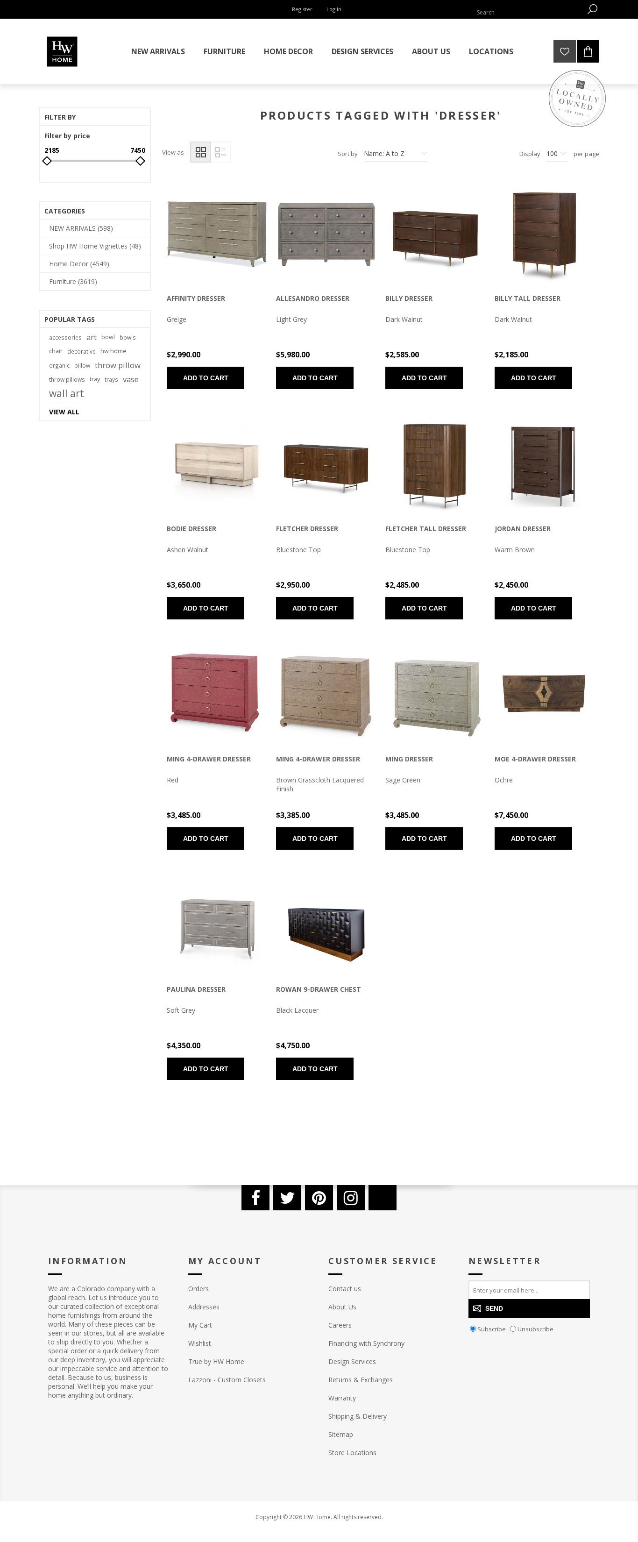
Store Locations (352, 1452)
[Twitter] (287, 1197)
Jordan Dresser (523, 528)
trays (111, 379)
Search (592, 9)
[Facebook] (255, 1197)
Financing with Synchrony (366, 1343)
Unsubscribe (535, 1329)
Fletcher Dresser (307, 528)
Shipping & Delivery (357, 1416)
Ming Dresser (409, 758)
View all (64, 411)
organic (59, 365)
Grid (200, 152)
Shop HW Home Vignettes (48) (95, 246)
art (91, 337)
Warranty (342, 1397)
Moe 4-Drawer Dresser (535, 758)
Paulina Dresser (196, 989)
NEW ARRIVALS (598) (81, 228)
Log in (333, 9)
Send (494, 1308)
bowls (128, 337)
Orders (198, 1288)
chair (56, 351)
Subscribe (491, 1329)
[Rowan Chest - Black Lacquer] (326, 925)
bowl (108, 337)
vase (131, 379)
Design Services (352, 1361)
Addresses (204, 1306)
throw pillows (67, 379)
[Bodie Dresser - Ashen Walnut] (217, 465)
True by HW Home (216, 1361)
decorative (81, 351)
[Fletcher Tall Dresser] (435, 465)
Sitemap (340, 1434)
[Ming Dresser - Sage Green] (435, 695)
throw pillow (118, 365)
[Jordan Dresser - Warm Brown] (545, 465)
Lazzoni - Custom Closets (227, 1379)
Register (302, 9)
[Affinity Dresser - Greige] (217, 234)
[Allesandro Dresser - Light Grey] (326, 234)
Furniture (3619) (73, 281)
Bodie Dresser (191, 528)
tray (95, 379)
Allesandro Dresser (312, 298)
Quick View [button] (201, 237)
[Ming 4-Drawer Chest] (326, 695)
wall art (66, 393)
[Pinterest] (319, 1197)
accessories (65, 337)
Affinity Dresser (196, 298)
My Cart (200, 1325)
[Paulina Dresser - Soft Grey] (217, 925)
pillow (82, 365)
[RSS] (383, 1197)
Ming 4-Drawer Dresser (209, 758)
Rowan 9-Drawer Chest (318, 989)
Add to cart (205, 378)
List (220, 152)
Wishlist (199, 1343)
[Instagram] (351, 1197)
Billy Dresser (408, 298)
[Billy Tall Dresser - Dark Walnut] (545, 234)
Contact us (344, 1288)
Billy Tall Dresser (527, 298)
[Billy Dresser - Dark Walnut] (435, 234)
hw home (113, 351)
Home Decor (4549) (79, 263)
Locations (491, 51)
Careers (340, 1325)
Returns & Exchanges (360, 1379)
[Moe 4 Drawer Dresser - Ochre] (545, 695)
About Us (342, 1306)
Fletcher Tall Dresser (425, 528)
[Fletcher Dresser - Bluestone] (326, 465)
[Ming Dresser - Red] (217, 695)
